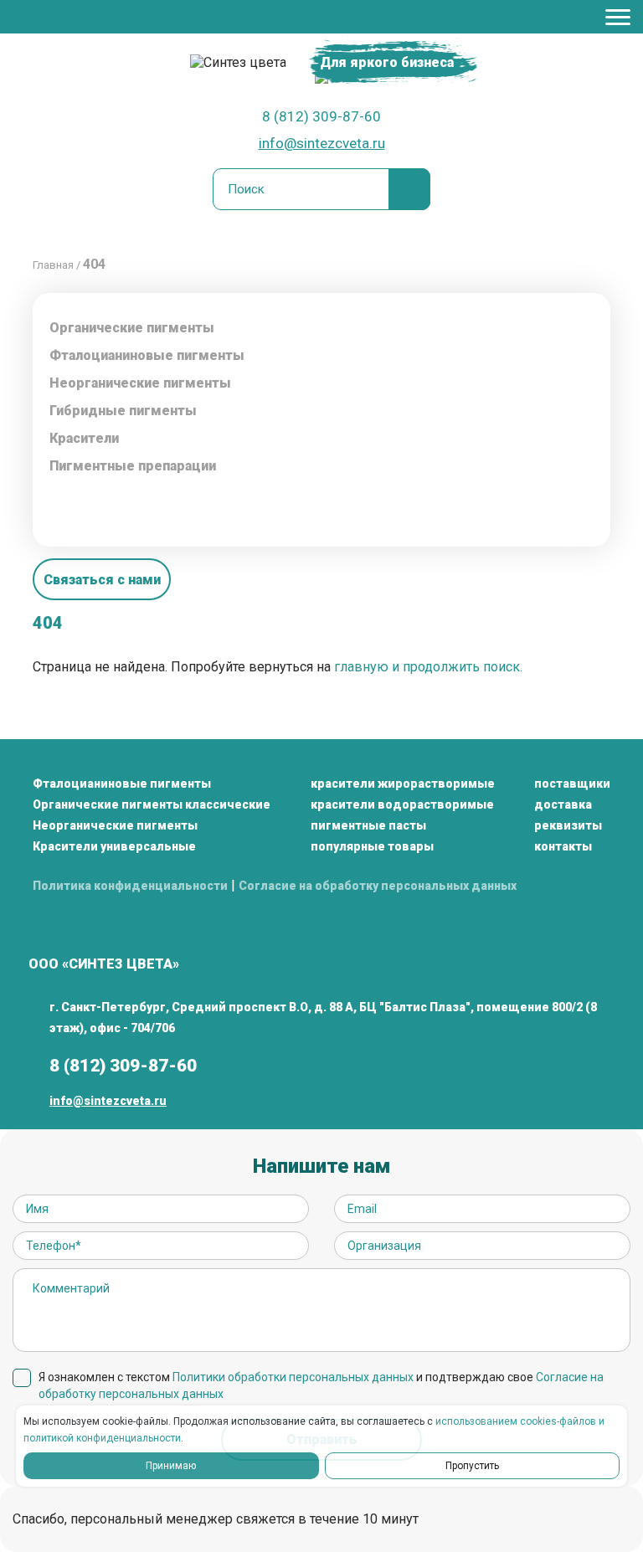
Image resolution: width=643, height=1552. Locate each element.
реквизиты (568, 825)
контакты (563, 846)
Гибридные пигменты (123, 411)
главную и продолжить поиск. (428, 667)
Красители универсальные (114, 846)
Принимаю (171, 1466)
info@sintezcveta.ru (322, 143)
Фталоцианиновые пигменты (146, 355)
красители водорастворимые (402, 804)
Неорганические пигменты (115, 825)
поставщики (572, 783)
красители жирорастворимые (403, 783)
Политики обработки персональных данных (293, 1377)
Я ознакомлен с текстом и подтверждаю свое (321, 1385)
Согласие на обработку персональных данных (378, 885)
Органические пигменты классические (151, 804)
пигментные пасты (368, 825)
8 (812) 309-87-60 (321, 116)
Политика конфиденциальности (130, 885)
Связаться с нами (102, 580)
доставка (563, 804)
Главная (53, 265)
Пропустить (472, 1466)
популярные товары (372, 846)
